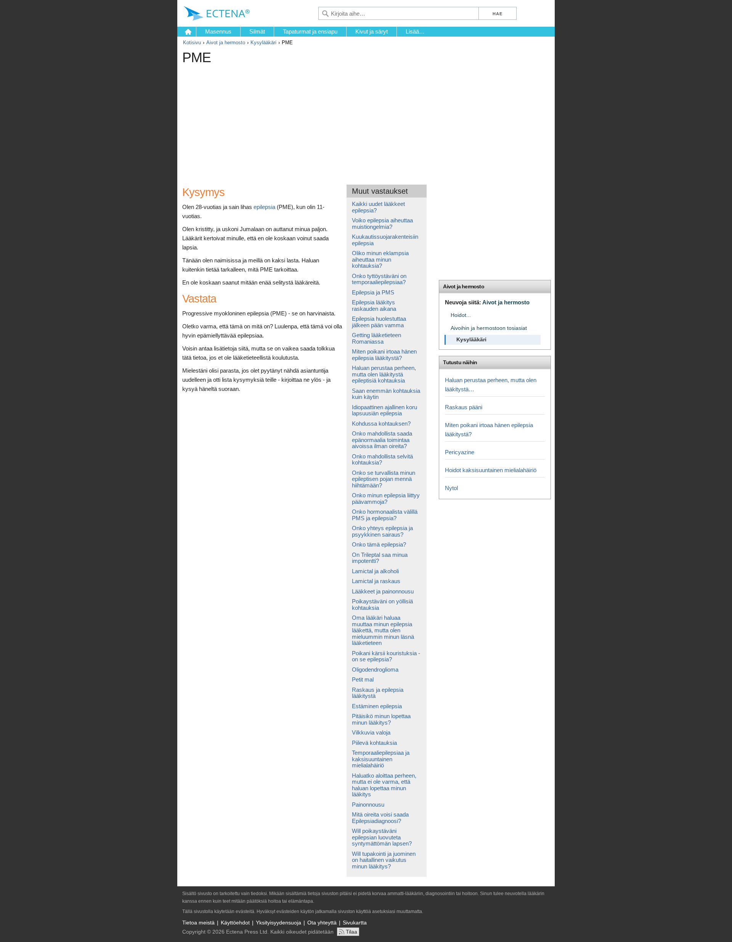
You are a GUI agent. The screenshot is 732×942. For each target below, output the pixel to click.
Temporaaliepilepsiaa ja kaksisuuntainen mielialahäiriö (380, 758)
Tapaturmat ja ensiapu (310, 31)
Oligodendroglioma (375, 669)
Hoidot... (461, 315)
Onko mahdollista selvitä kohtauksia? (382, 459)
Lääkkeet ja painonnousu (383, 591)
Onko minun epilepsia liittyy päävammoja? (386, 498)
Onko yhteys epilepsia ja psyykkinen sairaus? (382, 531)
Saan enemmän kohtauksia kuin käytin (386, 393)
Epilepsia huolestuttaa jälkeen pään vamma (379, 321)
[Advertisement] (321, 121)
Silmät (257, 31)
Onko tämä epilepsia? (379, 544)
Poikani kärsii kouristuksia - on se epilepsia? (386, 656)
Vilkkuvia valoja (371, 732)
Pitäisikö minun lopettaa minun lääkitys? (381, 719)
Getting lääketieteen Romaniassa (376, 338)
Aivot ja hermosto (225, 42)
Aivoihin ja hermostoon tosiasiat (489, 328)
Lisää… (415, 31)
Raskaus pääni (463, 407)
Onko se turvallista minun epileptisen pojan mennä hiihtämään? (383, 479)
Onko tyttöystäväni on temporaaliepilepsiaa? (379, 279)
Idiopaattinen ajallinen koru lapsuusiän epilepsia (384, 410)
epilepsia (264, 207)
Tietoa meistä (198, 922)
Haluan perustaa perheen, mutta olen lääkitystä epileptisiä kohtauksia (384, 374)
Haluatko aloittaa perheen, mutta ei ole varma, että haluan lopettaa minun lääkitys (384, 785)
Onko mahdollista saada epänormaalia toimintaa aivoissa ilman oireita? (382, 439)
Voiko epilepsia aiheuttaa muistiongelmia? (382, 223)
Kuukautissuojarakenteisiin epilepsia (385, 239)
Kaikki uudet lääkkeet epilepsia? (378, 207)
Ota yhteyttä (322, 922)
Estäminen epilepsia (377, 706)
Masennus (218, 31)
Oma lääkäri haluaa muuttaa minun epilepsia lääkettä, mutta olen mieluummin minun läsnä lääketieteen (383, 630)
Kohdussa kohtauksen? (381, 423)
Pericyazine (459, 452)
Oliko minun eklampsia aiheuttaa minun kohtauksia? (380, 259)
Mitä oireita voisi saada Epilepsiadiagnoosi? (380, 817)
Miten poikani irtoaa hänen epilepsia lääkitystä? (384, 354)
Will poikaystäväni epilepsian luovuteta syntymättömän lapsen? (382, 837)
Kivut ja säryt (371, 31)
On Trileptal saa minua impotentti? (380, 557)
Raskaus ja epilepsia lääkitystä (377, 692)
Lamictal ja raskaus (376, 581)
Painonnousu (368, 804)
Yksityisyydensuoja (278, 922)
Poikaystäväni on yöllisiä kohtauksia (382, 604)
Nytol (451, 488)
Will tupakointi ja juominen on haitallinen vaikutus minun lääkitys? (384, 860)
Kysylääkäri (263, 42)
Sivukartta (355, 922)
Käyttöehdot (235, 922)
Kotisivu (192, 42)
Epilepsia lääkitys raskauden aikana (374, 305)
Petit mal (363, 679)
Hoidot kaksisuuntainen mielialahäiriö (490, 470)
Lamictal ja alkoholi (375, 571)
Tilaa (351, 932)
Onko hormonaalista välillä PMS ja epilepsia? (384, 514)
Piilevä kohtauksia (374, 742)
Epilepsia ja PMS (373, 292)
